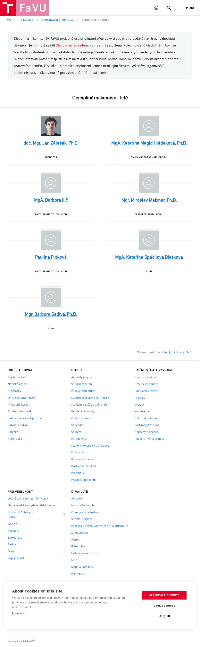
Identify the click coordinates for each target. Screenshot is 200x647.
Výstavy (140, 404)
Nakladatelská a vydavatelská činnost (32, 505)
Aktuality (77, 498)
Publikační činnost (146, 391)
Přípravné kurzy (18, 404)
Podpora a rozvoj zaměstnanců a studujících (100, 526)
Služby (12, 544)
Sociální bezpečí (81, 519)
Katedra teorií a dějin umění (26, 418)
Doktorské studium (83, 466)
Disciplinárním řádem (72, 45)
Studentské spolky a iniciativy (90, 445)
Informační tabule (83, 505)
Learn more (18, 613)
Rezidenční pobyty (83, 411)
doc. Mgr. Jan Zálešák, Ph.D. (174, 352)
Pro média (78, 574)
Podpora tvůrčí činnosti (149, 439)
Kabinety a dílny (18, 425)
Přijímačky (14, 391)
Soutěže (76, 432)
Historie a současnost (85, 553)
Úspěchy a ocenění (147, 432)
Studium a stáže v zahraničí (89, 404)
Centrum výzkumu (146, 377)
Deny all (164, 616)
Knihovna (77, 452)
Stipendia (77, 425)
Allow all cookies (164, 595)
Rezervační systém (83, 459)
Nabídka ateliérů (18, 384)
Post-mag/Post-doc (147, 425)
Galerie (12, 524)
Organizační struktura (57, 20)
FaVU (9, 20)
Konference (142, 411)
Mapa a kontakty (82, 567)
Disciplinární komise (95, 20)
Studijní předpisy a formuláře (90, 397)
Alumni (75, 539)
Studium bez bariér (20, 411)
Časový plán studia (83, 391)
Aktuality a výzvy (82, 377)
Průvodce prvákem (83, 480)
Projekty (140, 397)
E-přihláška (15, 439)
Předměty (77, 473)
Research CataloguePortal (21, 514)
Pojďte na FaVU (18, 377)
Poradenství (79, 439)
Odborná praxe (81, 418)
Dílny (11, 551)
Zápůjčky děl (16, 558)
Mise (74, 560)
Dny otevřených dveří (22, 397)
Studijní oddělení (82, 384)
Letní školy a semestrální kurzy (28, 498)
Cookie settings (164, 605)
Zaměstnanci (79, 532)
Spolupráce (15, 537)
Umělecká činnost (146, 384)
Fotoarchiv (78, 546)
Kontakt (13, 432)
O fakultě (27, 20)
